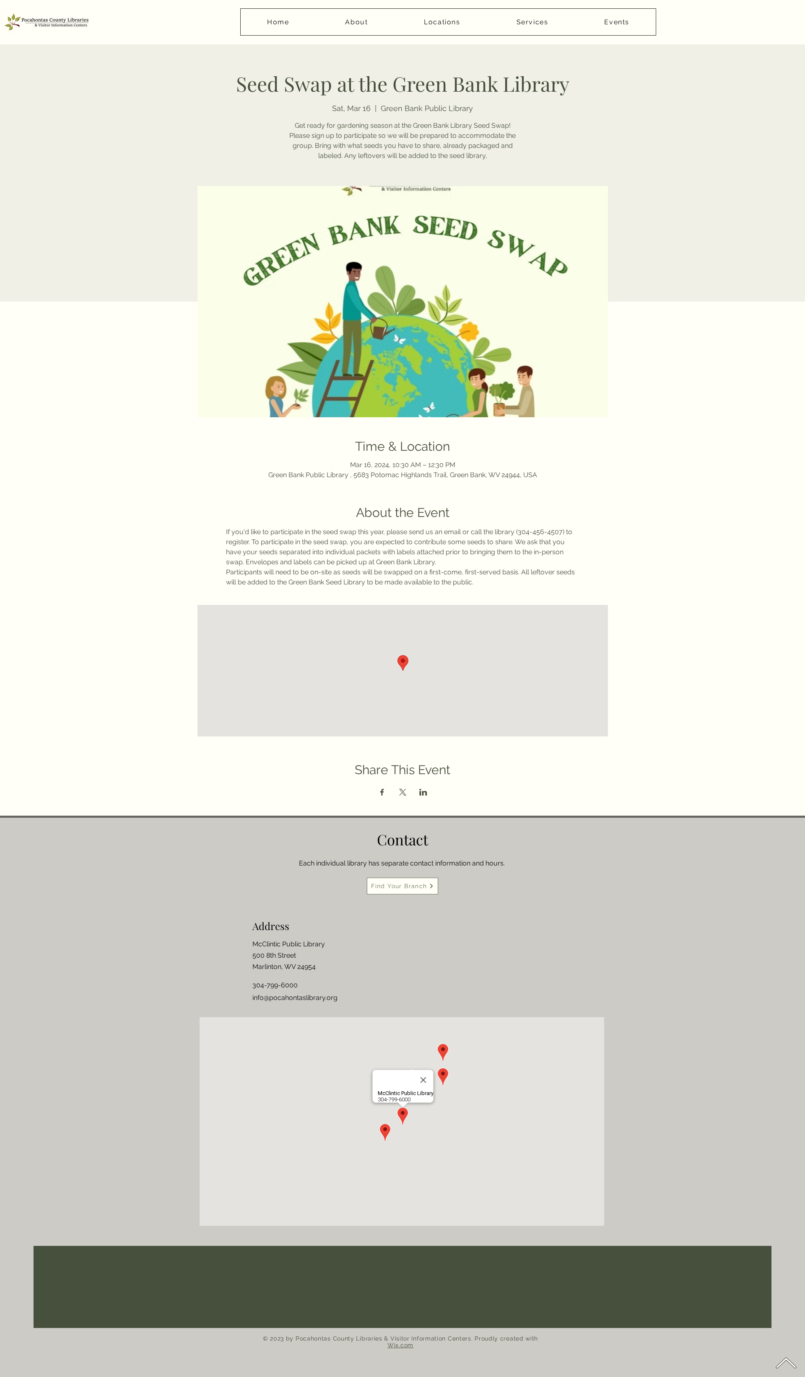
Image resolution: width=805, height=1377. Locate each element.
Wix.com (400, 1345)
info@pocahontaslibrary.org (295, 998)
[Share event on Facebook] (382, 792)
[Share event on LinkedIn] (423, 792)
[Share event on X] (403, 792)
